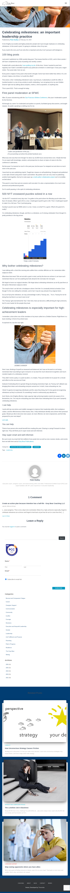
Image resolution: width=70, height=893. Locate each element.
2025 (7, 667)
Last (25, 567)
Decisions (8, 623)
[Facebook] (60, 456)
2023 (7, 674)
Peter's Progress (10, 644)
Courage (8, 619)
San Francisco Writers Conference (36, 97)
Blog (35, 883)
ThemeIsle (41, 887)
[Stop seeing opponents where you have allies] (35, 840)
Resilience (9, 647)
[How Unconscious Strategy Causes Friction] (35, 721)
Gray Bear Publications (26, 441)
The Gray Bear (10, 651)
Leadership (37, 446)
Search (62, 538)
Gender (8, 630)
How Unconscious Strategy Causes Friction (22, 748)
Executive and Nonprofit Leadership (20, 446)
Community (9, 612)
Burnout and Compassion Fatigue (15, 598)
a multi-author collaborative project (44, 177)
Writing (8, 654)
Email (7, 571)
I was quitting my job (28, 65)
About (29, 883)
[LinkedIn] (64, 456)
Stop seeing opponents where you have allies (22, 867)
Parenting (8, 640)
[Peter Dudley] (35, 471)
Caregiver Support (11, 605)
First (6, 567)
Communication (10, 608)
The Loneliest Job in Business (16, 808)
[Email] (68, 456)
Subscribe (58, 588)
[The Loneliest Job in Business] (35, 780)
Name (7, 561)
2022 (7, 677)
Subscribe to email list (14, 579)
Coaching (21, 883)
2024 (7, 671)
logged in (12, 526)
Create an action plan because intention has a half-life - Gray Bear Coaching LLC (33, 503)
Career (8, 601)
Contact (42, 883)
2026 (7, 664)
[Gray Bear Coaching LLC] (9, 3)
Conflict (8, 616)
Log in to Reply (6, 516)
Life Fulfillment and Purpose (14, 637)
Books (50, 883)
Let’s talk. (5, 420)
